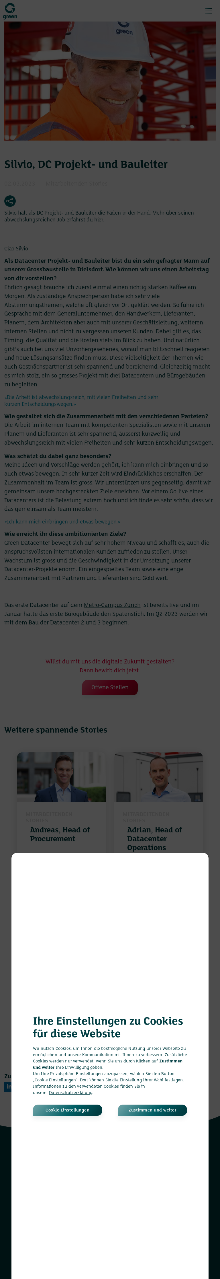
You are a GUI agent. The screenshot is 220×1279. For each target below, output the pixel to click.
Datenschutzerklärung (70, 1093)
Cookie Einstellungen (67, 1110)
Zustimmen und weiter (152, 1110)
